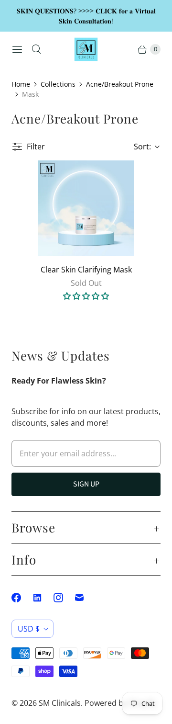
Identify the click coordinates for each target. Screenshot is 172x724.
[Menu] (17, 49)
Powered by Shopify (120, 703)
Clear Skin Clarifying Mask (86, 269)
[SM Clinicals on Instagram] (64, 597)
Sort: (139, 146)
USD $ (29, 628)
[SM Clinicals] (86, 49)
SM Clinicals (60, 703)
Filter (36, 146)
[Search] (36, 49)
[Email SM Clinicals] (85, 597)
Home (20, 84)
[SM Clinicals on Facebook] (21, 597)
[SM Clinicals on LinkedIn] (43, 597)
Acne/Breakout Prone (119, 84)
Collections (58, 84)
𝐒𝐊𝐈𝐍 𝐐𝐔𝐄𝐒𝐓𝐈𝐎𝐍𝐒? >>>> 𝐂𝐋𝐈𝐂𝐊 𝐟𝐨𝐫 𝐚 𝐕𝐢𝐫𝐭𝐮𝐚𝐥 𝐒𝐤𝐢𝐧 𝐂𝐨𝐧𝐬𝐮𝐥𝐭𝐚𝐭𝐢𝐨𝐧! (86, 15)
